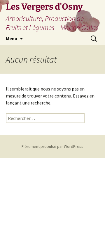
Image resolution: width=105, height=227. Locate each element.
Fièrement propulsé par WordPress (52, 146)
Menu (11, 38)
